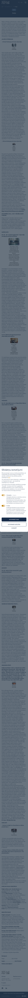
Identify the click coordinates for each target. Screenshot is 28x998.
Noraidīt (14, 528)
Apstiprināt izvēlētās (14, 524)
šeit (9, 477)
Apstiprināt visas (14, 519)
